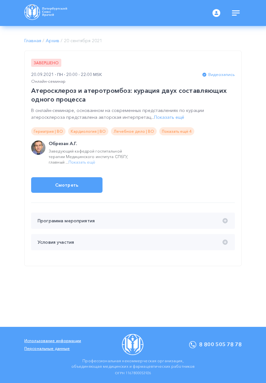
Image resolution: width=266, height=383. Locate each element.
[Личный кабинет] (216, 13)
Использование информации (52, 340)
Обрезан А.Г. (63, 143)
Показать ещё (169, 117)
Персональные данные (47, 348)
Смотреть (67, 185)
